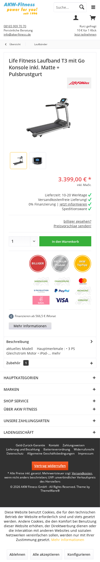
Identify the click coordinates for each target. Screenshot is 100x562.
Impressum (85, 453)
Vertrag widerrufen (50, 465)
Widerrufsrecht (84, 449)
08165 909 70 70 (15, 26)
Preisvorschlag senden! (72, 226)
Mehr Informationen (30, 326)
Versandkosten (82, 473)
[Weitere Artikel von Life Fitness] (79, 83)
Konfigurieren (78, 554)
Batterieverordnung (56, 449)
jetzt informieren (73, 204)
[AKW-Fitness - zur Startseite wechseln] (25, 8)
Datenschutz (15, 453)
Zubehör (16, 363)
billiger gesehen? (77, 221)
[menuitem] (92, 19)
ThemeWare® (50, 491)
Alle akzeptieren (46, 554)
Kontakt (54, 445)
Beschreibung (17, 341)
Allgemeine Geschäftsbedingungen (51, 453)
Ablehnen (17, 554)
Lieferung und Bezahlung (23, 449)
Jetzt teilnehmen (85, 34)
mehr (56, 353)
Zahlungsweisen (73, 445)
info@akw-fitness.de (17, 34)
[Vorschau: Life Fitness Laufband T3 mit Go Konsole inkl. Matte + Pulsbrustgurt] (18, 160)
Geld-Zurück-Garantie (30, 445)
